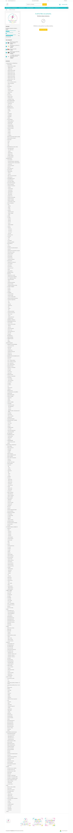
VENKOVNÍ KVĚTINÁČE (10, 394)
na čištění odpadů (10, 804)
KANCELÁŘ (8, 642)
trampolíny (9, 729)
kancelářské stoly (10, 651)
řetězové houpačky (10, 748)
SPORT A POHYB (9, 676)
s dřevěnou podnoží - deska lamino (13, 161)
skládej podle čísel (11, 317)
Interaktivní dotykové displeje (12, 522)
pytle (8, 142)
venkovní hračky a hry (11, 331)
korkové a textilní (10, 502)
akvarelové (10, 570)
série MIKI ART (9, 594)
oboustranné (10, 414)
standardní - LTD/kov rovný (12, 653)
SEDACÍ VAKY (9, 139)
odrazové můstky (10, 717)
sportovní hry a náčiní (10, 678)
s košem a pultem (10, 90)
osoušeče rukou (10, 784)
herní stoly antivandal (11, 735)
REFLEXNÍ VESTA (9, 335)
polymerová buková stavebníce (13, 298)
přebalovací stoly (11, 211)
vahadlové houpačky (10, 746)
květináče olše (10, 350)
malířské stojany (10, 589)
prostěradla (10, 240)
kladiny (8, 719)
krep (8, 239)
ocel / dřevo (10, 423)
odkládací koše (10, 154)
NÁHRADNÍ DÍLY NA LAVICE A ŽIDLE (12, 146)
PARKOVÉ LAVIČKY (10, 374)
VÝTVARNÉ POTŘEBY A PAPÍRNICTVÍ (12, 527)
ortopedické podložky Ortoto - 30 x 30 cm (13, 686)
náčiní (9, 681)
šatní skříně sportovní (10, 620)
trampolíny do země (10, 758)
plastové (9, 167)
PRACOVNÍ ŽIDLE (10, 119)
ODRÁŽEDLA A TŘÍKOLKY (11, 319)
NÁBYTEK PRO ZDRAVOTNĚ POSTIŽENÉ (13, 136)
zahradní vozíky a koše (11, 441)
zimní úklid (9, 792)
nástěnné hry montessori (12, 262)
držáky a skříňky (10, 213)
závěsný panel (10, 675)
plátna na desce (10, 587)
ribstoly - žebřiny (10, 727)
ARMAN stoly (10, 69)
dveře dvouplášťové (11, 613)
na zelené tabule (10, 515)
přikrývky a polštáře (11, 242)
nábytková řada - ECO (11, 71)
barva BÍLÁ (9, 602)
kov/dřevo (9, 384)
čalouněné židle (10, 122)
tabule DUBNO (9, 446)
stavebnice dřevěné (11, 311)
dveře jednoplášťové (11, 612)
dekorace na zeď (10, 268)
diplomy (9, 341)
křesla (9, 141)
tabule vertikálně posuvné (11, 454)
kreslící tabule (10, 256)
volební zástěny (10, 436)
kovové (9, 223)
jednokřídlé (9, 403)
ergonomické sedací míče (11, 649)
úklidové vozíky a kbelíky (11, 786)
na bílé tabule (10, 514)
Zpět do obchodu (43, 29)
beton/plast (10, 377)
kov (8, 386)
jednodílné (9, 449)
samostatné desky (11, 148)
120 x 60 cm (10, 229)
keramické (9, 460)
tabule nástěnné (10, 463)
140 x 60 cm (10, 232)
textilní (9, 399)
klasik (9, 691)
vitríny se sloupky (10, 416)
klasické (9, 227)
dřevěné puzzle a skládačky (12, 276)
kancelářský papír (10, 662)
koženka (9, 187)
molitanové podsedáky (11, 197)
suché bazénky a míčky (11, 201)
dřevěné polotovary (11, 545)
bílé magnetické (10, 406)
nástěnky (9, 439)
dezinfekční (9, 808)
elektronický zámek (11, 669)
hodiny (9, 269)
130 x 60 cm (10, 230)
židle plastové (10, 177)
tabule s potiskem (10, 492)
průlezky (8, 752)
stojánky (9, 573)
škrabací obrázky (10, 283)
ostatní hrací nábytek (11, 259)
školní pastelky (10, 568)
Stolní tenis (9, 713)
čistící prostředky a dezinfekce (12, 798)
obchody (9, 249)
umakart (9, 151)
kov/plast (9, 383)
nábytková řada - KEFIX (11, 74)
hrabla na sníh (10, 795)
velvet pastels (10, 191)
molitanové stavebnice (11, 185)
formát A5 (9, 534)
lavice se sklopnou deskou (12, 82)
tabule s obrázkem (11, 495)
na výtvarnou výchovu (10, 604)
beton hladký (10, 379)
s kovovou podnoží (11, 165)
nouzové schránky (11, 672)
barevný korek (10, 485)
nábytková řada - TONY (11, 79)
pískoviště (9, 332)
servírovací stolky (10, 607)
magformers (10, 305)
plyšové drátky (10, 554)
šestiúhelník (10, 113)
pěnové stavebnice (11, 184)
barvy (9, 581)
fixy (8, 574)
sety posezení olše (11, 345)
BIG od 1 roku (10, 314)
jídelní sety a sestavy (10, 627)
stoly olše (9, 348)
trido (9, 309)
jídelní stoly (9, 629)
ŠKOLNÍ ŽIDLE (9, 86)
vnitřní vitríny (10, 437)
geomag (9, 304)
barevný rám (10, 489)
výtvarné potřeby (10, 557)
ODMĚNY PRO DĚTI (10, 338)
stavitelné (9, 89)
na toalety (9, 802)
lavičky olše (9, 347)
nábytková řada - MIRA (11, 76)
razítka (9, 281)
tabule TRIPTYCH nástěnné (11, 457)
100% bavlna (10, 194)
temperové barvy (10, 564)
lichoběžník (9, 116)
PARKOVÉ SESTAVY (10, 366)
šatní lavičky (9, 625)
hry (8, 679)
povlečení (9, 236)
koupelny (9, 210)
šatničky (9, 206)
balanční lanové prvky (10, 743)
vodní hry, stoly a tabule (11, 324)
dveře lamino (10, 615)
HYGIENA (7, 766)
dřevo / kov (9, 105)
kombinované (10, 504)
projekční (9, 476)
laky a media (10, 583)
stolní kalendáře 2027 (10, 643)
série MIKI (9, 596)
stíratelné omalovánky (11, 282)
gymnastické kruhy (10, 726)
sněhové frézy (10, 794)
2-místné (9, 129)
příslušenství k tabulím (11, 512)
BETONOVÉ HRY (9, 433)
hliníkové (9, 389)
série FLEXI (9, 593)
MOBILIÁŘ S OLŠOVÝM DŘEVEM (12, 344)
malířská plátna (10, 586)
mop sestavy (9, 788)
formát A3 (9, 531)
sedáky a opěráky (10, 155)
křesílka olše (10, 354)
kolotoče (8, 750)
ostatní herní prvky (11, 739)
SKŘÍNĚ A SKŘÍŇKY (9, 590)
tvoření (8, 544)
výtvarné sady (10, 558)
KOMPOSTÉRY (9, 393)
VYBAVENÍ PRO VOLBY (10, 434)
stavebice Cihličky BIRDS (12, 296)
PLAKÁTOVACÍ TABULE (10, 418)
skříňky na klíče (9, 665)
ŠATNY (7, 609)
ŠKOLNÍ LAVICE (9, 80)
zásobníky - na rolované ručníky (12, 776)
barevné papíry (10, 537)
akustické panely (10, 659)
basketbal (9, 701)
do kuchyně (9, 805)
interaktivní (9, 505)
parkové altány (9, 742)
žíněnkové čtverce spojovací (12, 699)
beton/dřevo (10, 381)
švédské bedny (9, 714)
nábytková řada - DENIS (11, 70)
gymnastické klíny (10, 722)
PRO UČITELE (9, 95)
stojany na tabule (10, 519)
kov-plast (9, 370)
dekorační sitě (10, 270)
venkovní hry (9, 765)
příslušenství (10, 417)
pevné (9, 84)
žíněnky (8, 688)
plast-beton (9, 373)
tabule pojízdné (9, 498)
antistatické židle (10, 125)
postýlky (9, 217)
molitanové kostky (11, 198)
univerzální (9, 690)
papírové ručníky (10, 781)
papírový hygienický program (12, 779)
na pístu (9, 93)
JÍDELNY (7, 626)
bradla (8, 730)
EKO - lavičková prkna (11, 364)
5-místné (9, 133)
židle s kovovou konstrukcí (12, 175)
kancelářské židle (10, 646)
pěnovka (9, 553)
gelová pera (10, 577)
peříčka (9, 551)
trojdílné (9, 452)
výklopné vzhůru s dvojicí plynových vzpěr (14, 411)
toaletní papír (10, 782)
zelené (9, 467)
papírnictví (9, 528)
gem (8, 306)
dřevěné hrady (10, 257)
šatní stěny (9, 623)
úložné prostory (10, 234)
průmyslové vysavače (10, 789)
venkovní (8, 508)
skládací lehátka (10, 224)
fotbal (9, 703)
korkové (9, 400)
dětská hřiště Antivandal (11, 733)
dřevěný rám (10, 479)
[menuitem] (11, 8)
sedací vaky (10, 265)
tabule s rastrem (10, 496)
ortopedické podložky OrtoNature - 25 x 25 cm (13, 683)
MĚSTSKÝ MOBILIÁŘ (9, 343)
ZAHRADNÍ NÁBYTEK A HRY (11, 321)
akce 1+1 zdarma (10, 666)
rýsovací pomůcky (10, 511)
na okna (9, 801)
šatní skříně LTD (9, 616)
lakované (9, 459)
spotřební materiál (10, 661)
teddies (9, 308)
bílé (8, 466)
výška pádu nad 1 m (11, 737)
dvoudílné (9, 450)
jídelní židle (9, 630)
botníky (9, 208)
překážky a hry (10, 195)
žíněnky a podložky (11, 200)
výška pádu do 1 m (11, 736)
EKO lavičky (9, 357)
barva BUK (9, 599)
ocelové (9, 424)
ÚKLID (7, 785)
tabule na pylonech (10, 447)
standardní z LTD (10, 652)
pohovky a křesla (10, 253)
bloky (8, 541)
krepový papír (10, 540)
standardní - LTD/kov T (11, 655)
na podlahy (9, 799)
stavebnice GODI (10, 295)
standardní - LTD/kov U (11, 656)
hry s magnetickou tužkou (12, 278)
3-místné (9, 131)
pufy (8, 144)
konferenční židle (10, 648)
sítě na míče (10, 710)
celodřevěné (10, 103)
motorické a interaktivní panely (12, 753)
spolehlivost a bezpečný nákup (11, 34)
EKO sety (9, 358)
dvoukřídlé (9, 413)
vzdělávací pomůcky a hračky (12, 285)
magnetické (10, 397)
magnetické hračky (11, 279)
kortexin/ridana (10, 188)
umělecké (9, 571)
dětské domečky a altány (11, 740)
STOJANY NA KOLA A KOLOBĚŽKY (12, 392)
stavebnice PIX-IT (10, 318)
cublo (9, 302)
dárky (9, 340)
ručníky (9, 214)
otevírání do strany (11, 405)
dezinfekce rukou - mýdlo (11, 771)
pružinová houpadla (10, 749)
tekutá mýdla (9, 772)
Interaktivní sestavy (10, 521)
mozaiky (9, 550)
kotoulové (9, 693)
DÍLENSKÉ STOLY (10, 106)
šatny (8, 204)
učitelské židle (10, 97)
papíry (9, 529)
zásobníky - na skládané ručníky (12, 778)
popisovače (10, 578)
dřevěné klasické (10, 180)
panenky (9, 289)
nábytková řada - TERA (11, 77)
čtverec (9, 109)
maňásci (9, 291)
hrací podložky (10, 263)
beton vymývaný (10, 380)
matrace (9, 226)
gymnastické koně (10, 724)
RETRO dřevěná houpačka (11, 763)
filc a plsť (9, 547)
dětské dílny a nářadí (11, 252)
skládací (9, 696)
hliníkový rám (10, 480)
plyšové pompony (11, 555)
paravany (9, 246)
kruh (8, 112)
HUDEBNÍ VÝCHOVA (10, 272)
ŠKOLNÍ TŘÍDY (9, 64)
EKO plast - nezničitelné (11, 367)
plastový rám (10, 482)
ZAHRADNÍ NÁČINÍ (10, 440)
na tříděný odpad (10, 427)
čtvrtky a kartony (10, 538)
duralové (9, 219)
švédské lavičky (10, 716)
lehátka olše (10, 353)
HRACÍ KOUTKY (9, 260)
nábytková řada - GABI (11, 73)
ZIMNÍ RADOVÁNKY (10, 337)
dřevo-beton (10, 371)
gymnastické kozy (10, 723)
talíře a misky (10, 638)
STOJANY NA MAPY (10, 157)
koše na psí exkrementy (11, 430)
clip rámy (8, 525)
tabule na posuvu (10, 453)
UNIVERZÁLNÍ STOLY (10, 107)
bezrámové (10, 483)
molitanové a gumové (11, 706)
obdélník (9, 110)
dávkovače (9, 773)
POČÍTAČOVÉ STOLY (10, 102)
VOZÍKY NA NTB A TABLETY (11, 138)
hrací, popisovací (10, 168)
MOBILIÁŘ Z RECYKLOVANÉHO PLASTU (13, 356)
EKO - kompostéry (11, 363)
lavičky (9, 207)
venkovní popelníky (11, 431)
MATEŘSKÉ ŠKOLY (9, 158)
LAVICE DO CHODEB (10, 128)
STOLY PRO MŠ (9, 159)
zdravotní (9, 233)
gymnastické (10, 709)
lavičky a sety (10, 330)
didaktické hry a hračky (11, 275)
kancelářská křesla (10, 645)
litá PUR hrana (10, 152)
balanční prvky (10, 255)
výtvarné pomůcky (11, 565)
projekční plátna (10, 524)
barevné (9, 174)
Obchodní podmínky (35, 0)
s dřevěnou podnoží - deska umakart (14, 162)
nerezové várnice (10, 640)
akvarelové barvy (10, 563)
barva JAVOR (10, 600)
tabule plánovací (10, 493)
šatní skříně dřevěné (10, 617)
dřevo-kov (9, 368)
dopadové (9, 697)
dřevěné (9, 220)
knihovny (8, 606)
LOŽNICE (8, 216)
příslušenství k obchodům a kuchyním (14, 250)
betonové (9, 421)
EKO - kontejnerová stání (12, 361)
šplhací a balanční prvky (11, 745)
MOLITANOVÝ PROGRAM (11, 182)
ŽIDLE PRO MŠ (9, 170)
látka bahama (10, 193)
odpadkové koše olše (11, 351)
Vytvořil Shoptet (64, 830)
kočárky (9, 288)
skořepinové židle (11, 126)
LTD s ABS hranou (10, 149)
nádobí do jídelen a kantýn (11, 635)
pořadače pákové (10, 664)
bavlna (9, 237)
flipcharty (8, 506)
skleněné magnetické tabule (12, 509)
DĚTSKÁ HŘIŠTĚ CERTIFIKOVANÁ (11, 732)
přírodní (9, 172)
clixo (8, 301)
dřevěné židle (10, 123)
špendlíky (9, 516)
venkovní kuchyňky (11, 328)
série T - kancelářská (10, 603)
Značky (7, 811)
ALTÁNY (8, 443)
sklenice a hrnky (10, 639)
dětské (9, 694)
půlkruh (9, 118)
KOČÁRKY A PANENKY (10, 286)
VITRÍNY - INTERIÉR (10, 396)
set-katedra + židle (11, 99)
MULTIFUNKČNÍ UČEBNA (11, 100)
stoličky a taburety (11, 120)
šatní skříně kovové (10, 610)
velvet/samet (10, 190)
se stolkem (9, 135)
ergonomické (10, 92)
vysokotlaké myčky (10, 791)
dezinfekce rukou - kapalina (11, 768)
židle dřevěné (10, 171)
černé (9, 475)
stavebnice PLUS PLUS (11, 312)
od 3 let (9, 315)
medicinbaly (10, 704)
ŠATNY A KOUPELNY (10, 203)
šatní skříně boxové (10, 619)
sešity (9, 542)
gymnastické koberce (10, 720)
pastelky (9, 567)
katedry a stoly (10, 96)
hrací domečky (10, 322)
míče (8, 145)
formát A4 (9, 532)
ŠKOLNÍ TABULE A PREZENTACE (11, 444)
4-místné (9, 132)
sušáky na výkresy (11, 560)
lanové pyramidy (10, 762)
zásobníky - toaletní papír (11, 775)
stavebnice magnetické (11, 299)
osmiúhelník (10, 115)
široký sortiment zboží (9, 32)
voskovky (9, 576)
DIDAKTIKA (9, 273)
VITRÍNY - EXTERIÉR (10, 402)
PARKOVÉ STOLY (10, 390)
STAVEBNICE (9, 292)
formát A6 (9, 535)
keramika (9, 548)
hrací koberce (10, 266)
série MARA (9, 597)
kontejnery (9, 658)
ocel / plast (9, 428)
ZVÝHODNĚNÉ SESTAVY (11, 178)
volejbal (9, 707)
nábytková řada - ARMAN (12, 66)
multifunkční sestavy (10, 760)
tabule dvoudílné (10, 456)
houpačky (9, 334)
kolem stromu (10, 387)
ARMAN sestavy (10, 67)
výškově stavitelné (11, 83)
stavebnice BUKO (10, 293)
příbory (9, 636)
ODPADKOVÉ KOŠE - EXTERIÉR (12, 420)
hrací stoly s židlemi (11, 181)
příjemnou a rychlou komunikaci (11, 30)
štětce (9, 584)
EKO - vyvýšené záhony (11, 360)
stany (8, 244)
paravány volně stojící (10, 462)
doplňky (9, 711)
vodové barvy (10, 561)
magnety (9, 518)
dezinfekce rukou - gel (11, 769)
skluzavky (9, 755)
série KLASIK (9, 591)
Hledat (44, 4)
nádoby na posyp (10, 797)
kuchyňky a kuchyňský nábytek (13, 247)
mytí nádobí (9, 810)
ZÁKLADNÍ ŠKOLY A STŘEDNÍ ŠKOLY (11, 63)
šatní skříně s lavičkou (10, 622)
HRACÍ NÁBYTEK (9, 243)
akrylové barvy (10, 580)
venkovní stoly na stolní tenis (12, 756)
